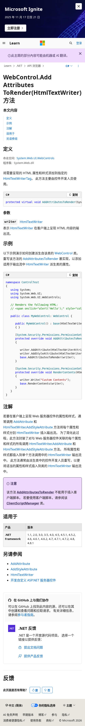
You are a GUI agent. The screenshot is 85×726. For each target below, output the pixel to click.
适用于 (10, 133)
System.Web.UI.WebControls (35, 158)
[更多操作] (78, 66)
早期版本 (28, 715)
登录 (79, 43)
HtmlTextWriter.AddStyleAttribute (28, 427)
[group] (42, 202)
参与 (54, 715)
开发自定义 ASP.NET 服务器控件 (33, 580)
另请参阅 (11, 138)
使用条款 (35, 720)
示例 (9, 123)
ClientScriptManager (23, 503)
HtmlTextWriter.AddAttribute (50, 444)
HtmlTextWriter (31, 222)
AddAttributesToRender (40, 259)
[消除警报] (79, 6)
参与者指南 (25, 615)
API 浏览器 (34, 66)
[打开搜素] (71, 43)
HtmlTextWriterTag (17, 178)
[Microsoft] (42, 43)
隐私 (64, 715)
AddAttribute (23, 421)
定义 (9, 118)
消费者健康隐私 (13, 720)
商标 (49, 720)
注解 (9, 128)
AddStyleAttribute (24, 569)
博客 (41, 715)
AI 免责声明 (10, 715)
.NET (19, 66)
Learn (7, 66)
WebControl (64, 253)
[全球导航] (4, 43)
